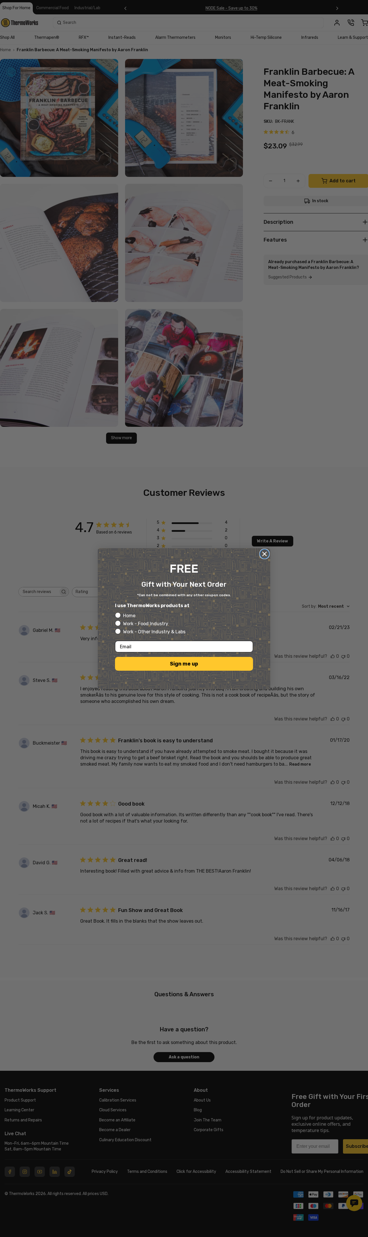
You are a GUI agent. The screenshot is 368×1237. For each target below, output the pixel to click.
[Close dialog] (264, 554)
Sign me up (184, 664)
